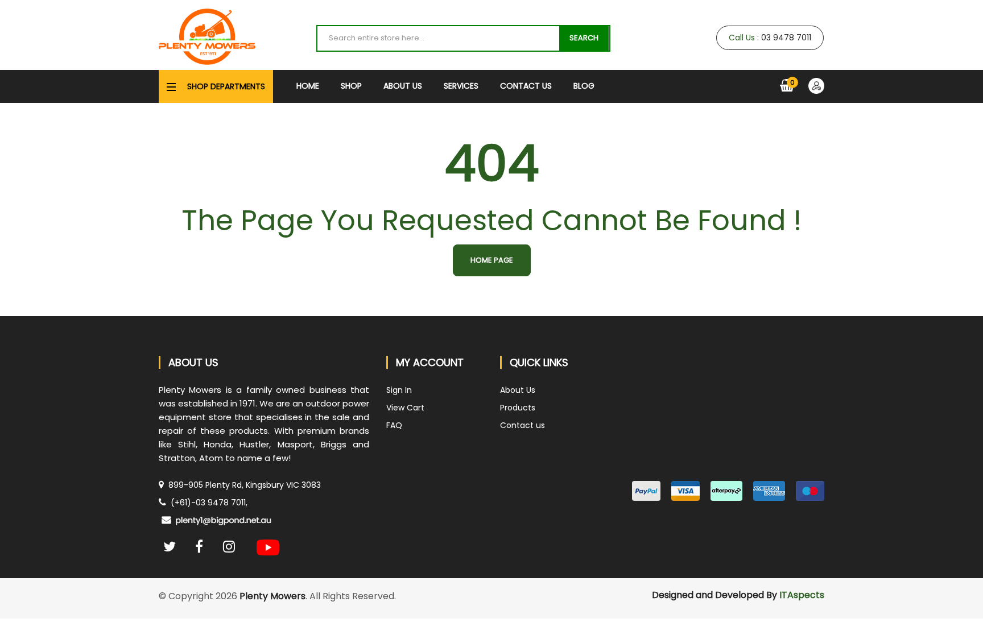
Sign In (399, 390)
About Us (402, 86)
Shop (351, 86)
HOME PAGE (491, 260)
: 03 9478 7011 (770, 37)
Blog (583, 86)
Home (307, 86)
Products (517, 407)
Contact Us (526, 86)
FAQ (394, 425)
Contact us (522, 425)
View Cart (405, 407)
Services (461, 86)
